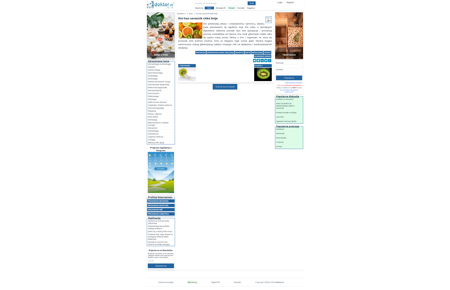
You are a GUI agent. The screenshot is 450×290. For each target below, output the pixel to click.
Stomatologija (153, 131)
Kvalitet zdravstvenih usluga (159, 81)
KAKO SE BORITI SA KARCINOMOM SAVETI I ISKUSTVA (285, 105)
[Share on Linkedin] (262, 60)
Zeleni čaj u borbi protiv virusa (160, 231)
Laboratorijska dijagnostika (158, 84)
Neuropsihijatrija (154, 90)
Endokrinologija (154, 70)
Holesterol (280, 129)
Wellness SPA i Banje (156, 142)
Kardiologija (153, 79)
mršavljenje (257, 52)
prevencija (201, 52)
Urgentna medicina (155, 137)
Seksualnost (152, 128)
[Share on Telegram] (258, 60)
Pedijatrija (152, 111)
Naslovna (199, 8)
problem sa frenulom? (285, 99)
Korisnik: (280, 63)
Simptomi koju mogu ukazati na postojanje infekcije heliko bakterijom (160, 236)
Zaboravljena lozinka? (293, 83)
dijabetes (239, 52)
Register (290, 2)
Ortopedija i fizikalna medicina (160, 105)
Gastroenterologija (155, 73)
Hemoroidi (280, 133)
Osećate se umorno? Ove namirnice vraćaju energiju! (159, 243)
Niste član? (289, 85)
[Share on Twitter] (266, 60)
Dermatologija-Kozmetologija (159, 64)
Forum (232, 8)
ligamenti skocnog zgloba (286, 121)
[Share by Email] (254, 60)
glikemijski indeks (262, 56)
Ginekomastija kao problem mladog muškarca (158, 227)
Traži (251, 3)
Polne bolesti (153, 117)
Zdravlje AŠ (220, 8)
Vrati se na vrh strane (225, 86)
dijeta (247, 52)
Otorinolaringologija (156, 108)
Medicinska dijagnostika (157, 87)
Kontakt (241, 8)
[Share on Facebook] (269, 60)
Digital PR (215, 282)
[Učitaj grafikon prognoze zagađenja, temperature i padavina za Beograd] (161, 172)
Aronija (279, 146)
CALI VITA (280, 117)
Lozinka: (279, 69)
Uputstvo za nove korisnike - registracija (159, 222)
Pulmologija (152, 120)
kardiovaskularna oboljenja (220, 52)
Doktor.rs (182, 13)
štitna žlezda (281, 138)
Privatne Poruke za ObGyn (286, 112)
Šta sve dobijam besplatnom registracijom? (289, 91)
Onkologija (152, 99)
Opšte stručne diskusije (157, 102)
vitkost (267, 52)
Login (280, 2)
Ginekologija (153, 76)
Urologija (151, 140)
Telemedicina (153, 134)
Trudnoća (280, 142)
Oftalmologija (153, 96)
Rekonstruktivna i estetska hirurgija (158, 124)
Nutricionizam (153, 93)
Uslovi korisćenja (165, 282)
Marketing (192, 282)
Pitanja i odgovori (155, 114)
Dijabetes (151, 67)
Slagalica (251, 8)
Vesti (209, 8)
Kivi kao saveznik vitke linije (207, 13)
